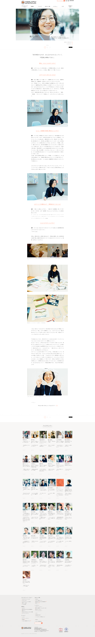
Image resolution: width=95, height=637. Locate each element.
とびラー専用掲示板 (38, 621)
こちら (47, 218)
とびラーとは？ (24, 600)
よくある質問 (24, 604)
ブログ (36, 613)
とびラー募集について (38, 600)
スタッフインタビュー (38, 610)
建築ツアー (23, 610)
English (72, 0)
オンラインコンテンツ (25, 613)
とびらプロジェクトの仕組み (26, 601)
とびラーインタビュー (38, 606)
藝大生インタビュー (38, 609)
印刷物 (23, 619)
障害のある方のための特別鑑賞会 (27, 609)
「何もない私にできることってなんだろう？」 (46, 405)
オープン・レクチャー (25, 618)
